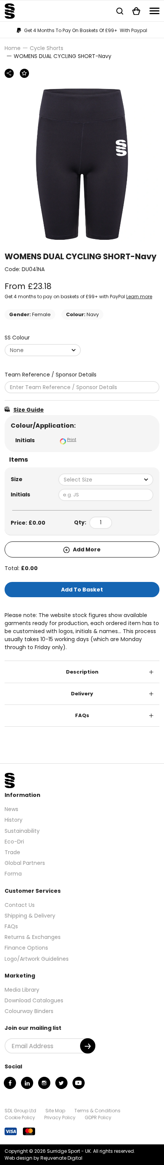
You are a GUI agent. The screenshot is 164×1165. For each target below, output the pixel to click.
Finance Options (26, 948)
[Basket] (136, 10)
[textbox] (106, 479)
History (14, 820)
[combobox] (43, 350)
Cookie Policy (20, 1117)
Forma (13, 873)
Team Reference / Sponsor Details (50, 374)
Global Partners (25, 863)
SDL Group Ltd (20, 1110)
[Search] (120, 10)
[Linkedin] (27, 1083)
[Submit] (87, 1046)
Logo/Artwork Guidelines (37, 959)
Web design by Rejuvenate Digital (43, 1158)
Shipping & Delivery (30, 915)
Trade (12, 852)
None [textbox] (17, 350)
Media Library (22, 990)
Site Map (55, 1110)
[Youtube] (78, 1083)
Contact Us (20, 905)
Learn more (139, 296)
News (11, 809)
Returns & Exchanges (33, 937)
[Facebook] (10, 1083)
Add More (86, 549)
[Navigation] (154, 10)
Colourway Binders (29, 1011)
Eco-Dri (14, 841)
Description (82, 671)
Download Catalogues (34, 1000)
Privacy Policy (60, 1117)
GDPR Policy (98, 1117)
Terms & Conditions (97, 1110)
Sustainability (22, 831)
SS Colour (17, 337)
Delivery (82, 693)
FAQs (82, 715)
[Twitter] (61, 1083)
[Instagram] (44, 1083)
